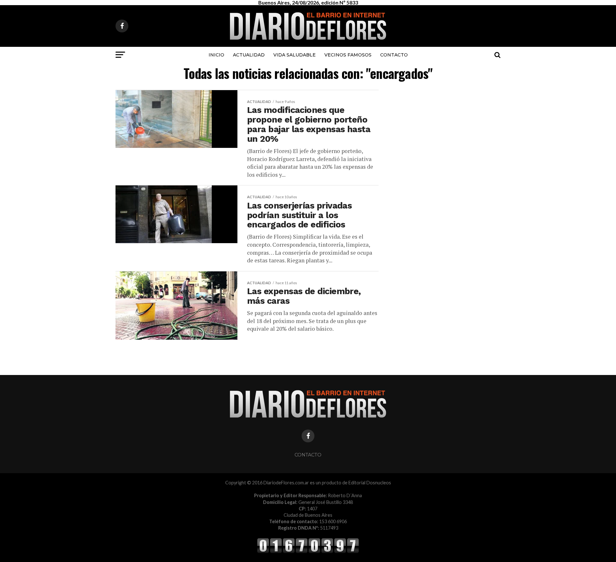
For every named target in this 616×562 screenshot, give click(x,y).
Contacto (394, 55)
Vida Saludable (294, 55)
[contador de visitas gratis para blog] (308, 552)
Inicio (216, 55)
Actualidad (249, 55)
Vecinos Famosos (348, 55)
